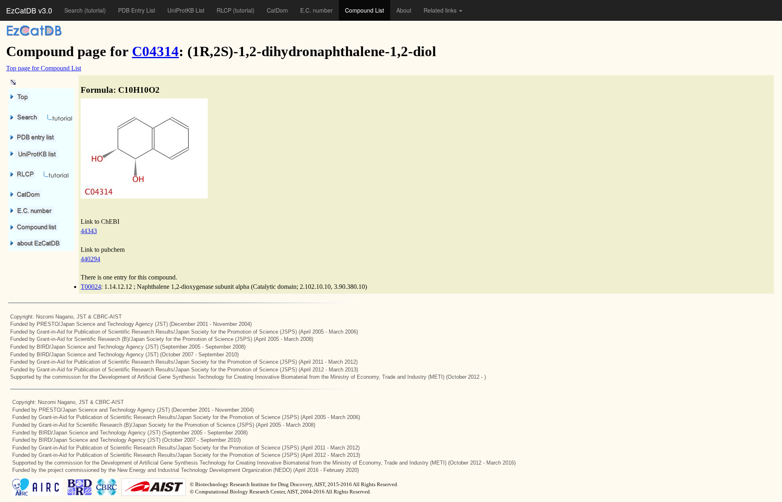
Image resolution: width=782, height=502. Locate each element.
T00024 (91, 286)
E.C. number (316, 10)
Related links (441, 10)
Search (74, 10)
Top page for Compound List (43, 68)
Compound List (364, 10)
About (403, 10)
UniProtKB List (185, 10)
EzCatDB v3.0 (29, 10)
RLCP (225, 10)
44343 (89, 230)
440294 (90, 258)
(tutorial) (95, 10)
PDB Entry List (136, 10)
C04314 (155, 51)
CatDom (277, 10)
